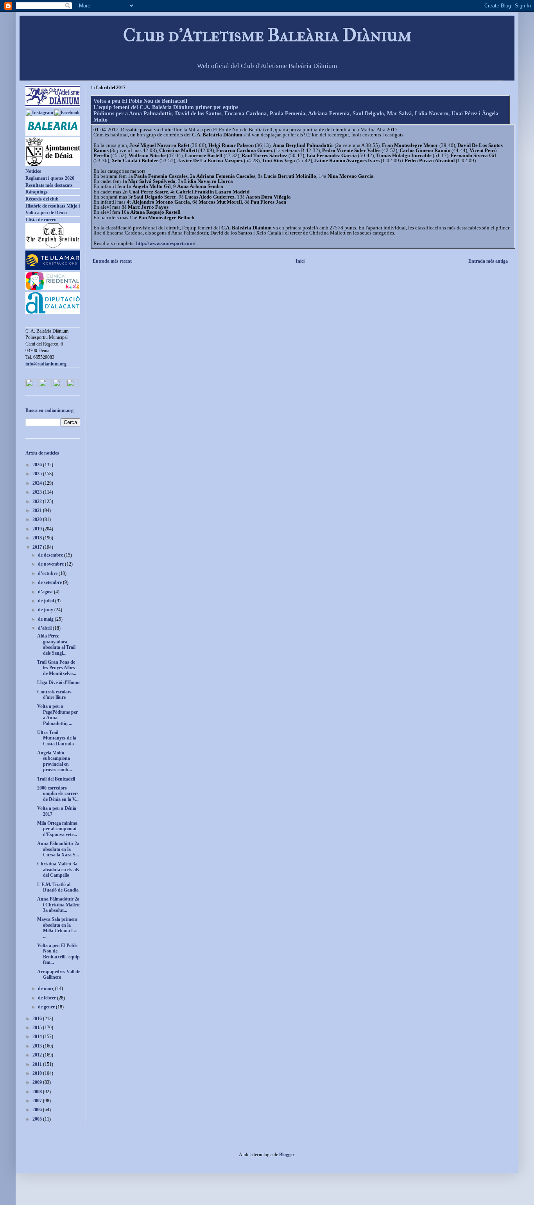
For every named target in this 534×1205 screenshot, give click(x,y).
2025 (37, 473)
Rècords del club (42, 199)
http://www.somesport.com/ (165, 243)
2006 (37, 1109)
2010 (37, 1073)
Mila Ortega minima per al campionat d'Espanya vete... (57, 828)
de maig (46, 619)
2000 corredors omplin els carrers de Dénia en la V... (58, 793)
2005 (37, 1119)
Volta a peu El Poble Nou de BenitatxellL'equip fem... (58, 954)
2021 (37, 510)
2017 (37, 547)
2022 (37, 501)
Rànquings (36, 192)
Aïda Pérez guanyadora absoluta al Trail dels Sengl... (56, 644)
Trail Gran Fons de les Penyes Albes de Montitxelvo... (56, 667)
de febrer (47, 998)
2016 (37, 1018)
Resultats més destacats (49, 185)
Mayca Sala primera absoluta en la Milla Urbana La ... (57, 928)
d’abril (45, 628)
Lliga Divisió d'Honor (58, 682)
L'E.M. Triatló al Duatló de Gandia (58, 887)
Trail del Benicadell (56, 779)
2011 (37, 1064)
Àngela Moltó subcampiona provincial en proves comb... (54, 761)
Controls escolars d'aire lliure (54, 694)
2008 (37, 1091)
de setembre (50, 582)
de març (46, 988)
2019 (37, 529)
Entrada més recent (112, 261)
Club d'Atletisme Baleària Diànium (267, 35)
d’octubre (48, 573)
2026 (37, 464)
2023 (37, 492)
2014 (37, 1036)
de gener (47, 1007)
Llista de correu (41, 219)
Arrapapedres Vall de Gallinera (58, 974)
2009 (37, 1082)
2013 (37, 1046)
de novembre (51, 564)
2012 (37, 1055)
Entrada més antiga (488, 261)
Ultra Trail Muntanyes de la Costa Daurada (56, 738)
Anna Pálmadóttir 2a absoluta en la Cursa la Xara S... (58, 849)
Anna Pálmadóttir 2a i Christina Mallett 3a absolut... (58, 904)
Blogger (286, 1154)
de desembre (51, 555)
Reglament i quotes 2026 (49, 178)
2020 (37, 519)
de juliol (46, 600)
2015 (37, 1027)
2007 (37, 1100)
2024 (37, 483)
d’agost (46, 591)
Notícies (33, 171)
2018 (37, 538)
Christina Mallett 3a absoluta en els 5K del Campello (58, 869)
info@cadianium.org (45, 364)
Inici (300, 261)
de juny (46, 609)
